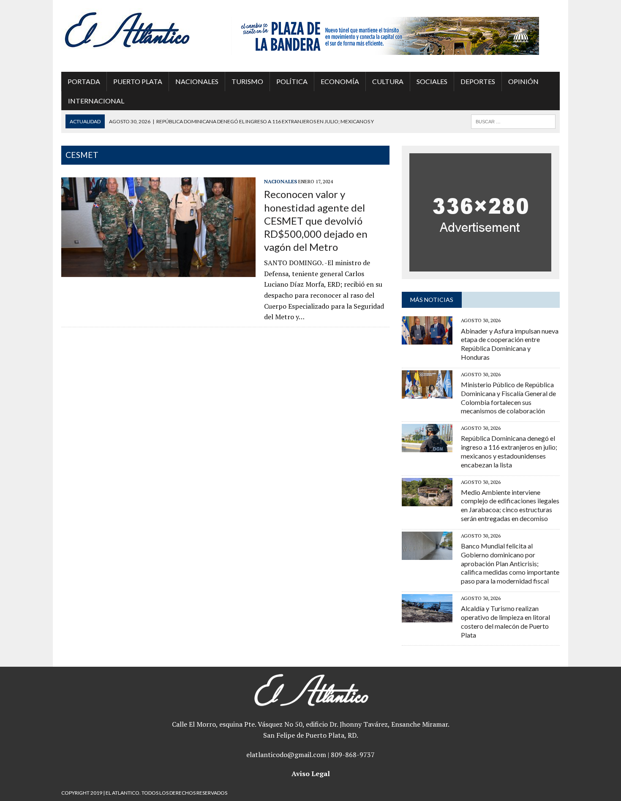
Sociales (432, 81)
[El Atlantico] (140, 29)
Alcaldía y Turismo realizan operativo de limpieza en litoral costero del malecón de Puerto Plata (505, 621)
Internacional (96, 101)
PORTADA (84, 81)
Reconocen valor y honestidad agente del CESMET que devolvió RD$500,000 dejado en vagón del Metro (316, 220)
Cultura (387, 81)
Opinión (523, 81)
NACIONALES (196, 81)
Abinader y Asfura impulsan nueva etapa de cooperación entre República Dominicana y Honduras (509, 344)
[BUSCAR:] (513, 121)
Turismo (247, 81)
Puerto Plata (137, 81)
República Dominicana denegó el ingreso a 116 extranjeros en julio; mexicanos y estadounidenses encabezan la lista (509, 451)
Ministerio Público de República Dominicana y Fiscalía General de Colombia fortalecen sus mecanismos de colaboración (508, 397)
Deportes (477, 81)
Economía (340, 81)
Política (292, 81)
